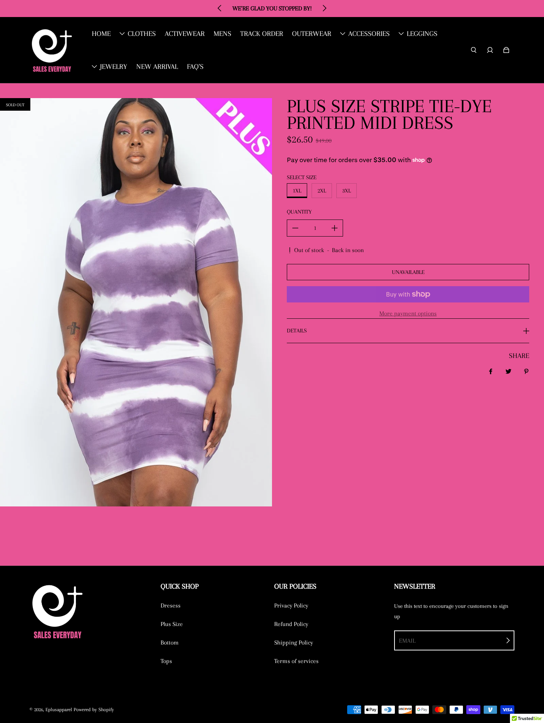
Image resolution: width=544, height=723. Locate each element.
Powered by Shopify (94, 709)
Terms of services (296, 661)
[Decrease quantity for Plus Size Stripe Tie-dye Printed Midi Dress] (295, 228)
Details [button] (297, 330)
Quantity (299, 211)
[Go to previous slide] (220, 8)
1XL (297, 190)
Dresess (171, 605)
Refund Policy (291, 623)
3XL (346, 190)
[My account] (490, 50)
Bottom (170, 642)
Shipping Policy (293, 642)
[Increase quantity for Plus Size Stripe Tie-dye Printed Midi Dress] (334, 228)
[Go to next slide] (324, 8)
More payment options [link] (408, 313)
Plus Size (172, 623)
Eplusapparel (59, 709)
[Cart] (506, 50)
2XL (322, 190)
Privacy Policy (291, 605)
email (407, 640)
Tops (166, 661)
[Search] (474, 50)
